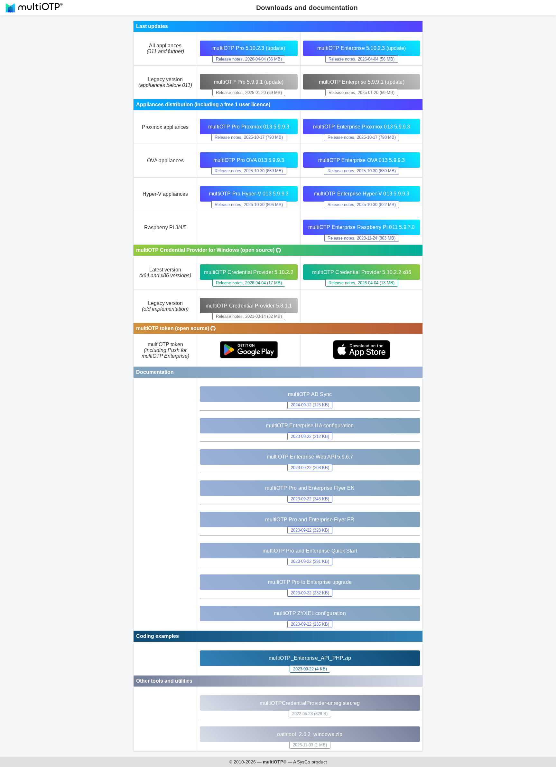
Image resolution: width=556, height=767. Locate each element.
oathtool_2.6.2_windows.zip (309, 734)
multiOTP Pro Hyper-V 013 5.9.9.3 (249, 193)
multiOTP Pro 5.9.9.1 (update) (249, 82)
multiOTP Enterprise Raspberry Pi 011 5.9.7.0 (361, 227)
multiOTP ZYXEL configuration (310, 613)
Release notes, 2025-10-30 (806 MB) (249, 204)
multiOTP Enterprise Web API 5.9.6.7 (310, 456)
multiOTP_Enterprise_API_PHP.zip (310, 658)
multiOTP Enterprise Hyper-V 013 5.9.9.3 (362, 193)
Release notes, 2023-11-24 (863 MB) (361, 238)
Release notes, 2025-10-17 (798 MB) (362, 137)
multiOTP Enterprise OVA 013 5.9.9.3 (361, 160)
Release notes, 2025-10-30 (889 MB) (362, 170)
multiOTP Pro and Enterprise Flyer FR (309, 519)
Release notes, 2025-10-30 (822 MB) (362, 204)
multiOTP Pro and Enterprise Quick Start (310, 551)
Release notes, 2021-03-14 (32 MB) (249, 316)
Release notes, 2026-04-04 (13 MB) (361, 282)
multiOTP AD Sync (310, 394)
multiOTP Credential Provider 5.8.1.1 (249, 305)
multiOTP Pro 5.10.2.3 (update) (248, 48)
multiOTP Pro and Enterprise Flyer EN (310, 488)
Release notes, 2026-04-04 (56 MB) (249, 59)
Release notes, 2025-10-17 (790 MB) (249, 137)
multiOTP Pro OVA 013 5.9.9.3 (248, 160)
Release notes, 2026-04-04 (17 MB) (249, 282)
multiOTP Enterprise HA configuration (310, 425)
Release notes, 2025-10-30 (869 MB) (249, 170)
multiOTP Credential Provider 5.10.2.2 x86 (361, 272)
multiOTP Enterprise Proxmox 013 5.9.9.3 (361, 126)
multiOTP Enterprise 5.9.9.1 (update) (361, 82)
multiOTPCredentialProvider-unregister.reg (310, 703)
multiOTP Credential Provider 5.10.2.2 (248, 272)
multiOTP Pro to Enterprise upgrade (310, 582)
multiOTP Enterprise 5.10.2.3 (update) (361, 48)
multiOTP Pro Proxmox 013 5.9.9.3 (248, 126)
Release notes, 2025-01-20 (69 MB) (249, 92)
